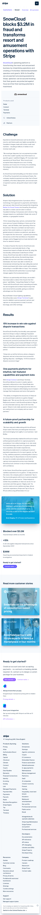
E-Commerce (26, 757)
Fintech (24, 786)
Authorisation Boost (9, 752)
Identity (5, 778)
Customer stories (9, 863)
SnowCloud (7, 63)
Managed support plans (11, 901)
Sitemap (6, 886)
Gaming (24, 789)
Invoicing (6, 781)
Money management (29, 773)
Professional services (29, 807)
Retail (24, 812)
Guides (5, 860)
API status (25, 842)
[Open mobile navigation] (37, 3)
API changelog (26, 845)
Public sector (26, 809)
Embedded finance (28, 760)
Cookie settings (8, 889)
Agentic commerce (28, 752)
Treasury (6, 813)
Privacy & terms (8, 876)
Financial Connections (10, 776)
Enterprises (26, 747)
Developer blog (27, 853)
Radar (5, 799)
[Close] (37, 906)
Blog (4, 866)
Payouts (5, 797)
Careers (24, 863)
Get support (7, 899)
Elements (6, 773)
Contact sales (9, 566)
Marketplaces (26, 770)
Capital (5, 757)
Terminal (6, 810)
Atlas (4, 749)
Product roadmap (28, 860)
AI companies (26, 781)
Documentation (27, 837)
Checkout (6, 760)
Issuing (5, 784)
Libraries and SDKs (28, 847)
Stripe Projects (27, 850)
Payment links (7, 792)
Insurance (25, 796)
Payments (6, 794)
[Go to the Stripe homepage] (5, 736)
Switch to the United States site (14, 910)
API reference (8, 719)
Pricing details (8, 699)
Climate (5, 763)
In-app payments (27, 768)
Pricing (5, 747)
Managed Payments (9, 789)
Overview (25, 10)
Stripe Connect (11, 380)
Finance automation (28, 763)
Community (7, 868)
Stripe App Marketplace (30, 822)
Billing (5, 755)
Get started (9, 679)
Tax (4, 807)
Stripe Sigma (7, 805)
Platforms (25, 776)
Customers (7, 10)
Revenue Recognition (10, 802)
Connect (6, 765)
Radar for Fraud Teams (11, 207)
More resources (8, 891)
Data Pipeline (7, 770)
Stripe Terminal (22, 298)
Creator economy (28, 784)
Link (4, 786)
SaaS (23, 778)
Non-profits (26, 804)
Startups (25, 749)
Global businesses (28, 765)
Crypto (5, 768)
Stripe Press (26, 868)
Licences (6, 883)
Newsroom (25, 866)
